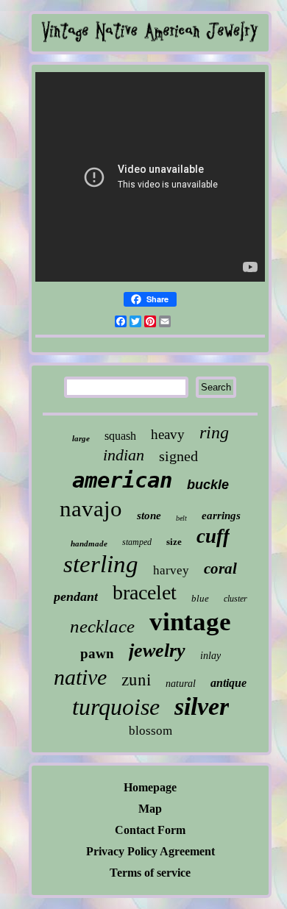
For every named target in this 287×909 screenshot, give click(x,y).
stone (149, 515)
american (122, 480)
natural (181, 683)
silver (201, 706)
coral (220, 568)
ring (214, 432)
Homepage (150, 787)
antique (228, 683)
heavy (168, 434)
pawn (97, 653)
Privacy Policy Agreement (150, 851)
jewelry (157, 650)
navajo (91, 508)
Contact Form (150, 830)
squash (120, 435)
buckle (208, 484)
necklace (102, 626)
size (174, 541)
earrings (221, 515)
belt (181, 518)
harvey (171, 570)
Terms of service (150, 872)
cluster (235, 598)
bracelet (145, 592)
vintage (190, 621)
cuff (213, 536)
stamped (137, 542)
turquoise (116, 707)
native (80, 677)
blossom (150, 731)
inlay (210, 655)
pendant (76, 596)
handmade (89, 543)
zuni (136, 679)
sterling (100, 564)
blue (200, 598)
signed (178, 456)
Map (150, 808)
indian (123, 455)
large (81, 438)
